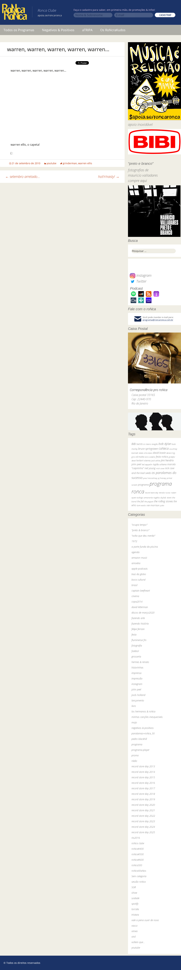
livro (134, 706)
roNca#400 (138, 848)
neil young (150, 468)
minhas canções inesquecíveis (147, 717)
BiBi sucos (137, 444)
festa (134, 634)
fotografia (137, 645)
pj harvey (162, 478)
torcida (135, 909)
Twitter (140, 281)
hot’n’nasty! (108, 176)
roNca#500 (138, 854)
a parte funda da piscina (145, 546)
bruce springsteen (148, 448)
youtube (51, 163)
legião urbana (160, 464)
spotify (135, 903)
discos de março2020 (143, 612)
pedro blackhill (139, 739)
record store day (151, 492)
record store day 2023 (143, 821)
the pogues (148, 501)
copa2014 (137, 601)
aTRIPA (87, 30)
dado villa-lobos (145, 453)
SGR (134, 887)
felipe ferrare (138, 629)
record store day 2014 (143, 772)
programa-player (140, 750)
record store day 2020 (143, 804)
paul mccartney (150, 478)
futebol (135, 651)
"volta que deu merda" (143, 535)
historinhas (137, 667)
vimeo (135, 931)
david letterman (140, 607)
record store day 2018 (143, 793)
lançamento (138, 700)
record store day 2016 (143, 783)
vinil (134, 936)
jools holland (138, 695)
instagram (137, 684)
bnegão (155, 444)
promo (135, 755)
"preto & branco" (140, 530)
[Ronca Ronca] (14, 13)
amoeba (136, 563)
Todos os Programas (19, 30)
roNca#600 (138, 859)
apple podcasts (140, 568)
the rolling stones (163, 501)
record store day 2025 (143, 832)
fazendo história (140, 623)
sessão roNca (139, 881)
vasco (135, 925)
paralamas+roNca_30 (143, 733)
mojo (134, 722)
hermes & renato (140, 662)
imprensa (136, 673)
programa (143, 484)
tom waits (141, 505)
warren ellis (85, 163)
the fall (140, 501)
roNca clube (138, 843)
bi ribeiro (147, 444)
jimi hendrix (167, 460)
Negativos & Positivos (58, 30)
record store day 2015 (143, 777)
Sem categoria (139, 876)
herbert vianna (143, 460)
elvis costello (150, 457)
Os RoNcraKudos (112, 30)
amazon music (139, 557)
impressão (137, 678)
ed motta (140, 456)
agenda (135, 552)
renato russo (164, 492)
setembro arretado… (22, 176)
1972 (134, 541)
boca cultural (138, 579)
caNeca (164, 448)
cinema (135, 596)
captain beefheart (141, 590)
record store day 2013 (143, 766)
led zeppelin (147, 464)
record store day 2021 (143, 810)
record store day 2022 (143, 815)
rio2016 (136, 837)
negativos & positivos (143, 728)
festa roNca (162, 456)
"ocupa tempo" (139, 524)
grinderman (70, 163)
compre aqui (137, 180)
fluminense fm (139, 640)
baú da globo (139, 574)
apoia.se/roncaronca (50, 15)
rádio (134, 761)
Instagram (143, 275)
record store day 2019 (143, 799)
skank (169, 497)
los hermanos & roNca (143, 711)
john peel (136, 464)
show (134, 892)
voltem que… (138, 942)
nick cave (160, 468)
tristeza (135, 914)
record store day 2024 (143, 826)
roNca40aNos (139, 870)
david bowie (159, 452)
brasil (134, 585)
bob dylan (165, 444)
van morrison (153, 505)
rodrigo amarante (144, 497)
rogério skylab (159, 497)
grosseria (136, 656)
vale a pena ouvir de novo (145, 920)
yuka (162, 505)
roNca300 (137, 865)
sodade (135, 898)
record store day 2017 (143, 788)
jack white (155, 460)
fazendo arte (138, 618)
